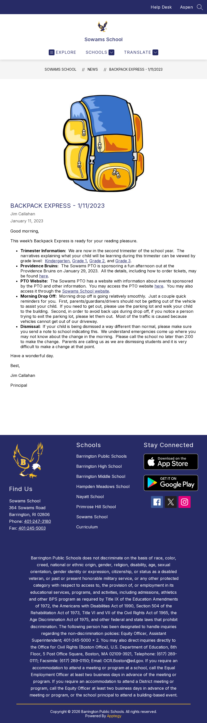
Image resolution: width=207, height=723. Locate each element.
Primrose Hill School (96, 506)
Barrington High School (99, 466)
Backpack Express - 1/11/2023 (136, 69)
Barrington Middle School (100, 476)
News (93, 69)
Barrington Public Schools (101, 456)
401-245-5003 (32, 528)
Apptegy (114, 716)
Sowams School (60, 69)
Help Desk (161, 7)
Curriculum (87, 526)
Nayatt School (90, 496)
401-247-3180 (37, 521)
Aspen (186, 7)
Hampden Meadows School (103, 486)
